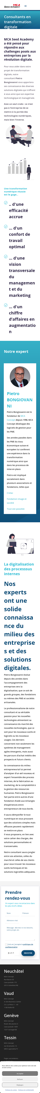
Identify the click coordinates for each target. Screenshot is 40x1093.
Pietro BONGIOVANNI (20, 400)
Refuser (20, 1079)
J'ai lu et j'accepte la (19, 945)
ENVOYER (28, 953)
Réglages (20, 1085)
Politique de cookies (11, 1090)
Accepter (20, 1074)
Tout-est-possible (16, 508)
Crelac (10, 493)
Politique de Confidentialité (26, 1090)
